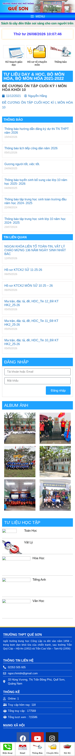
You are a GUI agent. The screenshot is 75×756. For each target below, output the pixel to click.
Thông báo (60, 61)
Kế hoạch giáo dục (13, 63)
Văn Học (38, 601)
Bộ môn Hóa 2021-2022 (39, 78)
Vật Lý (28, 542)
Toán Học (30, 530)
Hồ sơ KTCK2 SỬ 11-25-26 (23, 269)
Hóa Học (38, 558)
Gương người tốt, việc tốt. (22, 164)
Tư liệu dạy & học (24, 74)
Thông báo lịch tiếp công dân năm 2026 (31, 148)
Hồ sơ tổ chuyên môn (37, 63)
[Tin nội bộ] (67, 749)
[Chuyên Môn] (52, 749)
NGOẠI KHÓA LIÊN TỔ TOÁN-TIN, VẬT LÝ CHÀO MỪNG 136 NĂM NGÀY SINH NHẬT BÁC (35, 250)
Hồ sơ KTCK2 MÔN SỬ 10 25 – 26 (28, 285)
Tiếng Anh (39, 579)
